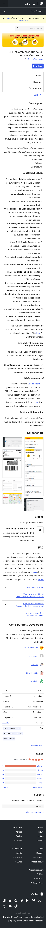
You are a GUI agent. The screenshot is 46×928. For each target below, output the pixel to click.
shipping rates (8, 733)
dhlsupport (33, 656)
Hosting (40, 836)
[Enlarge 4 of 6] (19, 452)
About (41, 827)
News (41, 832)
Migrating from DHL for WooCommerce (35, 614)
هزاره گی (34, 894)
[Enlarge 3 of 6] (19, 440)
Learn (41, 848)
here (38, 333)
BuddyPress (37, 883)
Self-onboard (34, 383)
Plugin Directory (37, 11)
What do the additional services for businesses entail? (30, 605)
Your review (38, 787)
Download (37, 66)
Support (37, 95)
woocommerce (9, 738)
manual (34, 572)
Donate (17, 857)
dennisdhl (34, 681)
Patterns (18, 840)
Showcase (17, 827)
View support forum (35, 812)
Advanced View (36, 745)
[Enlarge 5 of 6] (19, 483)
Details (38, 75)
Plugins (19, 836)
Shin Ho (34, 664)
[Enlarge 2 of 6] (40, 501)
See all (5, 787)
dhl (19, 728)
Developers (38, 857)
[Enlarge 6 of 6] (19, 496)
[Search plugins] (17, 28)
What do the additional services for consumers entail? (30, 595)
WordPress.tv (36, 862)
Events (19, 853)
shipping (19, 733)
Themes (18, 832)
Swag (18, 862)
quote (35, 402)
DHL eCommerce (36, 59)
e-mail (41, 579)
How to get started (35, 587)
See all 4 (5, 723)
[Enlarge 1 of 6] (40, 440)
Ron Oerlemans (31, 673)
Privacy (40, 840)
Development (35, 88)
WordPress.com (35, 870)
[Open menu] (4, 3)
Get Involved (16, 848)
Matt (40, 874)
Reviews (37, 82)
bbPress (39, 878)
